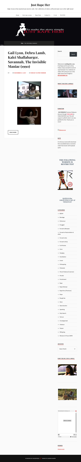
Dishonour (62, 221)
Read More (13, 132)
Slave (61, 302)
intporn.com (61, 449)
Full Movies (63, 245)
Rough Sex (62, 298)
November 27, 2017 (20, 73)
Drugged (62, 225)
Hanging (62, 253)
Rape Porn (38, 15)
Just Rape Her (40, 5)
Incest (61, 260)
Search (60, 51)
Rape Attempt (63, 287)
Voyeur (62, 328)
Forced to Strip (35, 73)
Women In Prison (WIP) (66, 335)
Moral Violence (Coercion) (67, 272)
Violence (62, 324)
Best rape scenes (27, 15)
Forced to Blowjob (65, 228)
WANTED (62, 15)
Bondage (62, 217)
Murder (43, 73)
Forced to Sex (63, 238)
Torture (62, 317)
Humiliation (63, 256)
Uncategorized (64, 320)
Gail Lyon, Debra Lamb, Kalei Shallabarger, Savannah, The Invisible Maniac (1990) (27, 59)
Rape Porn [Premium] (65, 290)
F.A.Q (55, 15)
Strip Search (63, 313)
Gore (61, 249)
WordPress (36, 458)
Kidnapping (63, 264)
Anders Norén (51, 458)
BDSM (61, 213)
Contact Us (47, 15)
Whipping (62, 332)
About (17, 15)
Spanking (62, 309)
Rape (61, 283)
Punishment (63, 279)
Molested (62, 268)
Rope (61, 294)
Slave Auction (63, 305)
